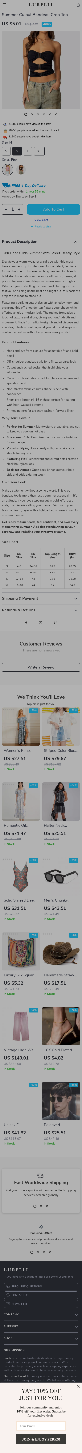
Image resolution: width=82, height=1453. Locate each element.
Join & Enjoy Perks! (41, 1439)
